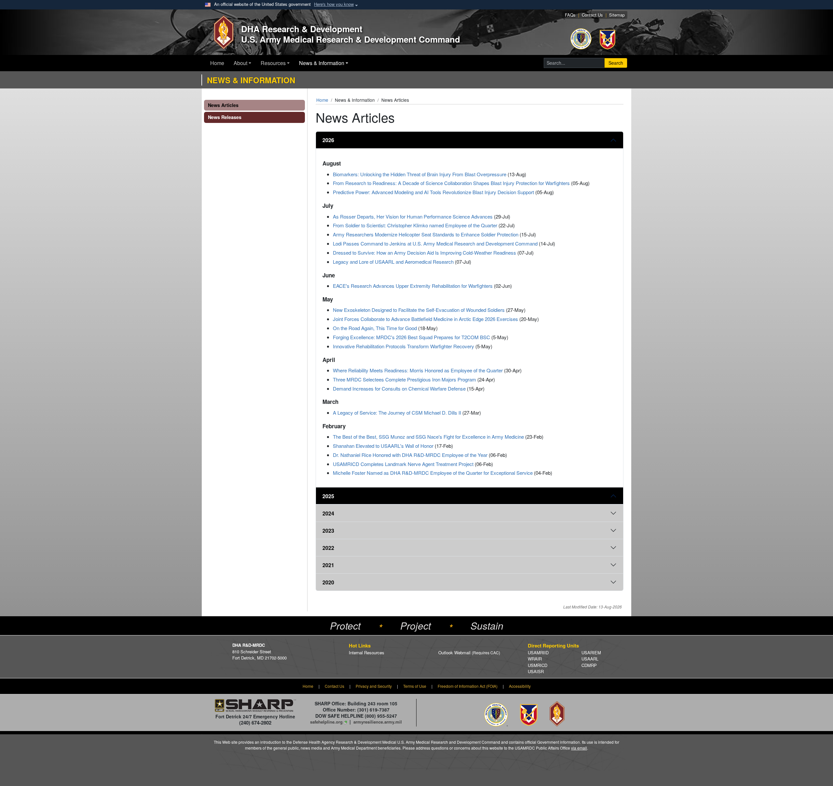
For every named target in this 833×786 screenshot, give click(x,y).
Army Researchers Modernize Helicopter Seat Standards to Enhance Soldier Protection (425, 234)
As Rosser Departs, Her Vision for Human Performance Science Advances (413, 216)
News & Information (321, 63)
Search (615, 63)
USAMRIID (538, 652)
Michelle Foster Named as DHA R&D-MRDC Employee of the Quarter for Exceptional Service (433, 472)
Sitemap (617, 15)
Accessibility (520, 686)
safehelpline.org (326, 722)
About (240, 63)
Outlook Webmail (469, 652)
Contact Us (592, 15)
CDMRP (589, 665)
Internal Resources (366, 652)
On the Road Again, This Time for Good (375, 328)
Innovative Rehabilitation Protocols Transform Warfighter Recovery (403, 346)
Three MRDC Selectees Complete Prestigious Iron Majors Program (404, 379)
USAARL (589, 659)
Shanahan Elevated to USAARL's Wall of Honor (383, 445)
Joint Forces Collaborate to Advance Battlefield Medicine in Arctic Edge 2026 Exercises (425, 318)
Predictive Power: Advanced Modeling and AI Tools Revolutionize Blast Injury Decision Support (433, 192)
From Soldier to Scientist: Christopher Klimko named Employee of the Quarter (415, 225)
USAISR (536, 671)
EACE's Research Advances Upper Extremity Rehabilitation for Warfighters (413, 285)
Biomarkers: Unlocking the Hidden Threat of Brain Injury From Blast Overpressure (419, 174)
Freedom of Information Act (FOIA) (468, 686)
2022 (328, 548)
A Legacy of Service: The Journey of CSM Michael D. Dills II (397, 412)
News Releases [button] (224, 117)
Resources (273, 63)
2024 (328, 513)
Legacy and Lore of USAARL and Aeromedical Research (393, 261)
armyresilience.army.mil (377, 722)
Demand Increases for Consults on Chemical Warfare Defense (399, 388)
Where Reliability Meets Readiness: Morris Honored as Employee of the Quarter (418, 370)
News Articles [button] (223, 105)
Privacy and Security (374, 686)
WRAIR (535, 659)
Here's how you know (334, 4)
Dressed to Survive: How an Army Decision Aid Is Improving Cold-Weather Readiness (424, 252)
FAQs (570, 15)
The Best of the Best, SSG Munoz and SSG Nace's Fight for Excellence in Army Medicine (428, 436)
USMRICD (537, 665)
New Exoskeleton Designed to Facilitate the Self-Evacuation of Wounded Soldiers (419, 309)
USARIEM (591, 652)
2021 (328, 565)
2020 (328, 582)
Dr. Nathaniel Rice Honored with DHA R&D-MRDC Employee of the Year (410, 454)
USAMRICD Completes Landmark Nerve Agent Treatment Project (403, 463)
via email (579, 748)
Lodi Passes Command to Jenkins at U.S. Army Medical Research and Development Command (435, 243)
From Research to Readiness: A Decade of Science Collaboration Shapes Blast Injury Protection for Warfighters (451, 183)
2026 (328, 140)
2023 (328, 530)
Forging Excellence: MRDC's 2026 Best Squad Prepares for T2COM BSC (411, 337)
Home (217, 63)
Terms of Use (414, 686)
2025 (328, 496)
